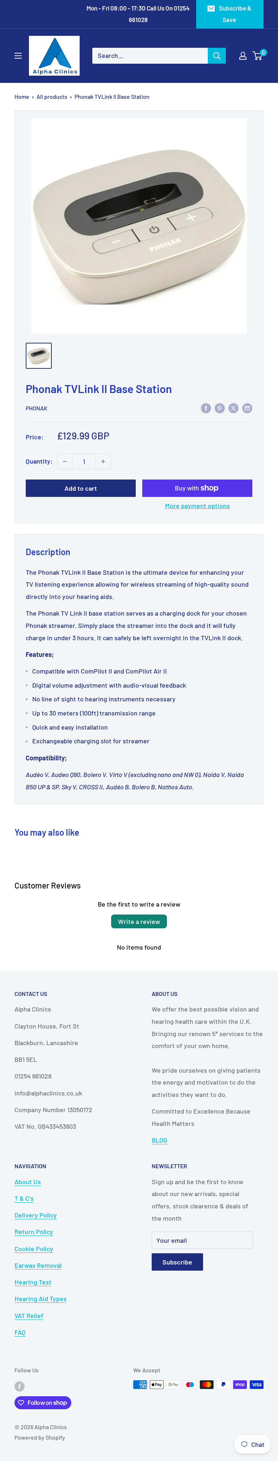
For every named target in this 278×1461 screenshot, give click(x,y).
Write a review (139, 921)
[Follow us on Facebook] (19, 1386)
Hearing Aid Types (40, 1298)
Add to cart (80, 488)
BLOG (159, 1140)
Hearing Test (32, 1282)
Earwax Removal (38, 1265)
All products (52, 96)
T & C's (24, 1198)
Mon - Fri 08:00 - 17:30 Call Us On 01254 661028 (138, 13)
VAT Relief (28, 1315)
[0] (257, 55)
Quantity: (39, 461)
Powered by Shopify (39, 1437)
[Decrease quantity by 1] (64, 461)
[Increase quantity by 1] (103, 461)
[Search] (217, 56)
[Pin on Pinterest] (220, 408)
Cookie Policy (33, 1249)
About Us (27, 1182)
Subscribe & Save (235, 13)
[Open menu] (18, 56)
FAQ (19, 1332)
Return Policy (33, 1232)
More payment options (197, 506)
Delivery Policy (35, 1215)
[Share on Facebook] (206, 408)
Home (21, 96)
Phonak (36, 408)
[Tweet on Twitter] (233, 408)
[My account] (243, 56)
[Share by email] (247, 408)
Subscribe (177, 1262)
